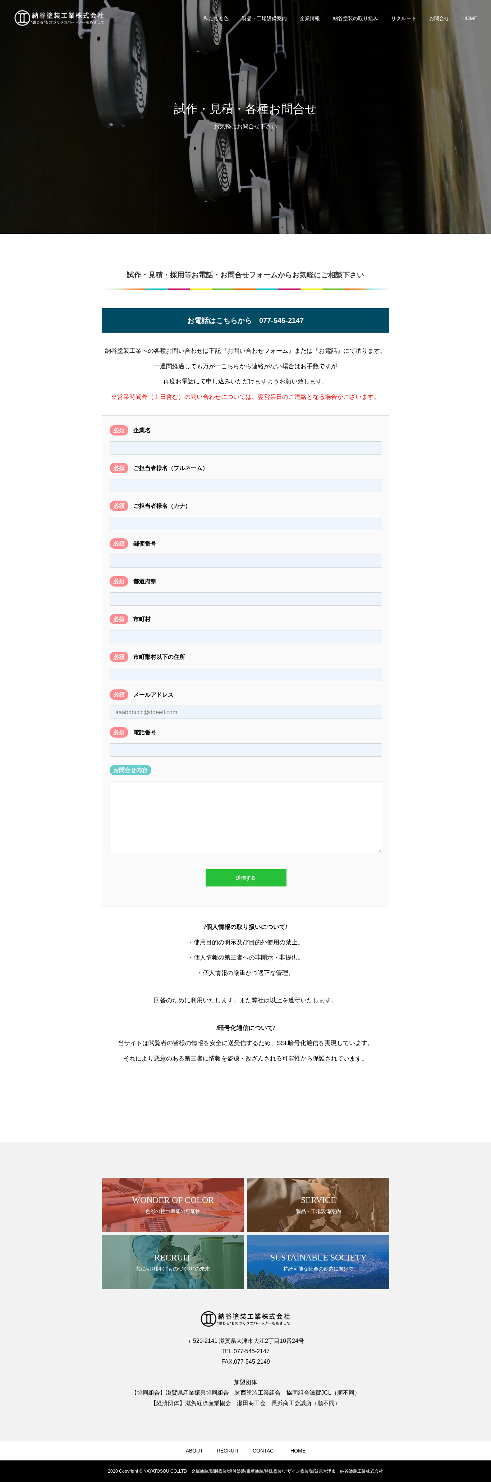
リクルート (403, 18)
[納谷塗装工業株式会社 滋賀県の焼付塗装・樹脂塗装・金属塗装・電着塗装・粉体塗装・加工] (59, 18)
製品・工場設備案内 (264, 18)
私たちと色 (216, 18)
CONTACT (265, 1451)
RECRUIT (228, 1451)
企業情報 (310, 18)
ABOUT (194, 1451)
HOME (469, 18)
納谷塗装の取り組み (355, 18)
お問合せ (439, 18)
